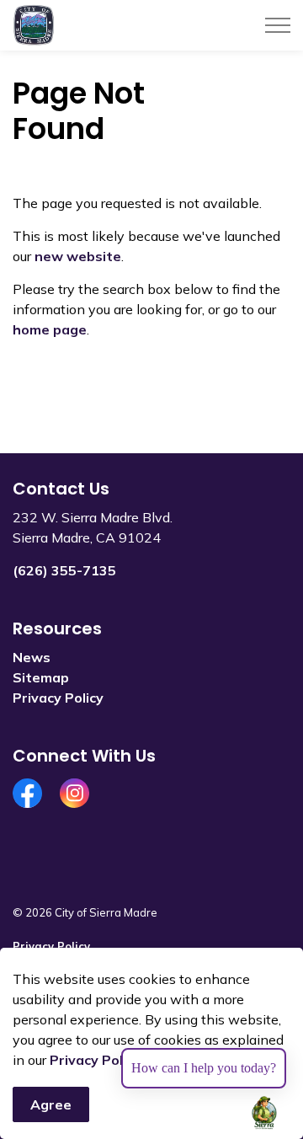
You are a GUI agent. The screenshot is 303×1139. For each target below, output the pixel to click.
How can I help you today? (203, 1068)
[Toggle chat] (264, 1113)
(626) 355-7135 (64, 570)
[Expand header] (277, 25)
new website (78, 256)
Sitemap (41, 677)
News (31, 657)
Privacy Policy (95, 1059)
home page (50, 329)
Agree (51, 1104)
